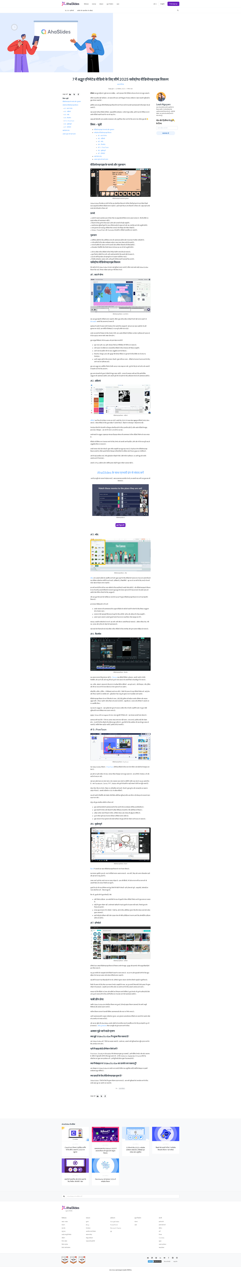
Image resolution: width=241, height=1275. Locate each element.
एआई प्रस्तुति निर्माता (66, 1234)
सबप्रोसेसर (161, 1247)
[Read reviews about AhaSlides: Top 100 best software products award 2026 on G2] (65, 1260)
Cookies (161, 1238)
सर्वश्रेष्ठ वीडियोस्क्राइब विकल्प (70, 105)
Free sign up (173, 4)
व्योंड (91, 578)
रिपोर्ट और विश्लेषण (66, 1247)
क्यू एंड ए (64, 1231)
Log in (162, 4)
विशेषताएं (86, 4)
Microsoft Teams (115, 1228)
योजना (136, 1221)
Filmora (114, 677)
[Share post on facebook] (78, 94)
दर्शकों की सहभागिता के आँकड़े (85, 10)
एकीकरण (112, 1218)
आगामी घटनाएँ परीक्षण (91, 1231)
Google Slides (114, 1221)
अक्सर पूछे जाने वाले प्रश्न (69, 134)
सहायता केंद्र (89, 1234)
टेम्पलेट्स (88, 1228)
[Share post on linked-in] (70, 94)
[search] (177, 10)
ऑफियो (92, 420)
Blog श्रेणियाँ (69, 10)
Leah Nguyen (163, 104)
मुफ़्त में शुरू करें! (120, 525)
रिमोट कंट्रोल (65, 1244)
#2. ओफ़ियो (67, 111)
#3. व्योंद (66, 114)
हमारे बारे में (161, 1221)
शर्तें (159, 1231)
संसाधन (101, 4)
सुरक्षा (160, 1241)
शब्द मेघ (63, 1228)
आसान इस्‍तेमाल (162, 1244)
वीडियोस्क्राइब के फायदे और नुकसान (72, 101)
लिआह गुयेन (111, 89)
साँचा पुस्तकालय (102, 1026)
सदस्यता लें (165, 133)
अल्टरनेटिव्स (120, 84)
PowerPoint (114, 1225)
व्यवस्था (94, 4)
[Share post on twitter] (74, 94)
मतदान (63, 1225)
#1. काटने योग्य (68, 108)
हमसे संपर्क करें (162, 1225)
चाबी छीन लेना (66, 130)
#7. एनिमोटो (67, 127)
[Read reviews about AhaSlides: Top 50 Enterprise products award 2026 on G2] (82, 1260)
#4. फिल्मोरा (67, 118)
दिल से (92, 869)
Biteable (93, 321)
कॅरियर (160, 1228)
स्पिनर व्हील (64, 1241)
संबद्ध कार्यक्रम (89, 1238)
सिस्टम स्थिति (167, 1261)
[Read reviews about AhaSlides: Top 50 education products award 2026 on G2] (73, 1260)
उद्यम (118, 4)
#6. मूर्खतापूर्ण (68, 124)
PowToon (109, 767)
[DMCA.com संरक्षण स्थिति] (154, 1261)
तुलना (87, 1221)
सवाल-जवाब (65, 1221)
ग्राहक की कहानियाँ (90, 1241)
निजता (160, 1234)
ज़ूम (111, 1231)
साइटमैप (175, 1261)
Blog (87, 1225)
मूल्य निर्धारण (110, 4)
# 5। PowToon (69, 121)
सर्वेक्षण (63, 1238)
